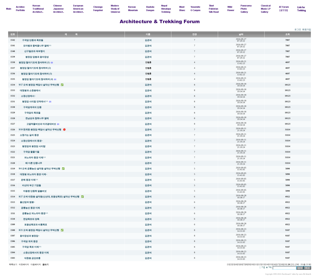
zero (301, 274)
